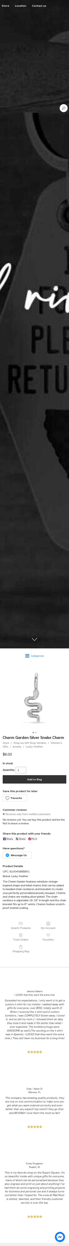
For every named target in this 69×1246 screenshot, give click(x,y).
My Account (48, 928)
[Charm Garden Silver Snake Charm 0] (34, 698)
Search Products (21, 928)
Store (6, 742)
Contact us (39, 5)
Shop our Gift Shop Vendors (29, 742)
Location (20, 5)
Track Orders (20, 939)
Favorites (48, 939)
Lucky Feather (34, 746)
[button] (15, 798)
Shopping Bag (20, 951)
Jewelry (17, 746)
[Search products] (64, 108)
